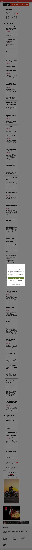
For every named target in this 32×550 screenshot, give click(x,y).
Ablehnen (12, 280)
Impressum (13, 284)
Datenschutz (18, 284)
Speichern (20, 280)
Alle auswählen (16, 278)
